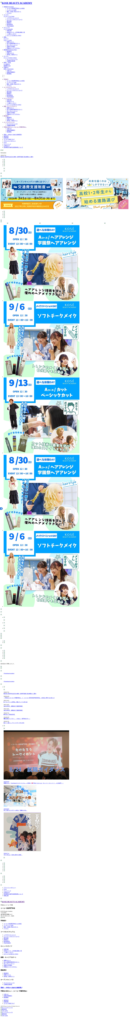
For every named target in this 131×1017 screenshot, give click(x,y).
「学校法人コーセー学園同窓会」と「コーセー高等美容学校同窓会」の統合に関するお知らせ (29, 697)
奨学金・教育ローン (12, 54)
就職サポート (10, 41)
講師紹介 (9, 22)
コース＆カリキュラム (10, 87)
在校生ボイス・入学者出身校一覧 (16, 32)
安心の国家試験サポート (13, 43)
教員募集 (9, 73)
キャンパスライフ (8, 98)
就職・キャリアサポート (10, 106)
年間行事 (9, 30)
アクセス (9, 13)
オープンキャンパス (12, 59)
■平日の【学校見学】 (9, 714)
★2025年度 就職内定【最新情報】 (13, 706)
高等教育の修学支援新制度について (13, 147)
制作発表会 (10, 24)
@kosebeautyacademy (9, 673)
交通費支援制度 (11, 61)
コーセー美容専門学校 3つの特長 (16, 8)
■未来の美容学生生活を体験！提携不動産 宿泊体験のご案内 (17, 156)
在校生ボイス (10, 101)
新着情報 (6, 137)
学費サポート (10, 53)
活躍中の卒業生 (11, 46)
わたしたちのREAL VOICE (14, 35)
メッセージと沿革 (11, 10)
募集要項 (9, 51)
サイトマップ (7, 144)
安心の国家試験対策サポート (14, 109)
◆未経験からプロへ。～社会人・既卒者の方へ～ (17, 718)
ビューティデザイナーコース (14, 19)
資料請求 (6, 136)
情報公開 (6, 895)
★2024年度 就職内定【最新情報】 (13, 710)
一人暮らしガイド (11, 34)
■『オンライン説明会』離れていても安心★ (15, 702)
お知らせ (9, 70)
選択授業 (9, 21)
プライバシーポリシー (10, 141)
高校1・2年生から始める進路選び (13, 134)
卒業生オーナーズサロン (13, 48)
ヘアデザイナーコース (13, 18)
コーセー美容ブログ (9, 139)
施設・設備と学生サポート (14, 11)
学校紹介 (6, 79)
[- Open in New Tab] (4, 159)
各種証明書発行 (11, 72)
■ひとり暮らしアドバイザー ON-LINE (14, 722)
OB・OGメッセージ (12, 45)
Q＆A (5, 142)
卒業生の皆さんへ (15, 127)
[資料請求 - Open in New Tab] (4, 1009)
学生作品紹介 (10, 26)
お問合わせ (7, 145)
